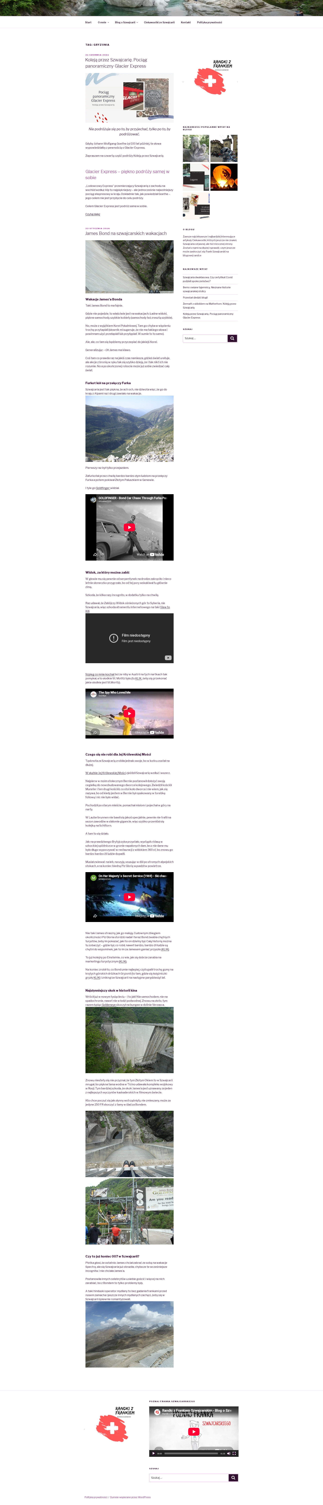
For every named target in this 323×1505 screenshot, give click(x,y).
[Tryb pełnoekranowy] (234, 1453)
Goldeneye (108, 1004)
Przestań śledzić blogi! (195, 297)
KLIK (138, 678)
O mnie (102, 22)
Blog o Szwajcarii (125, 22)
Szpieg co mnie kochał (100, 674)
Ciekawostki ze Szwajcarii (159, 22)
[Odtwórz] (153, 1453)
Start (88, 22)
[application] (194, 1431)
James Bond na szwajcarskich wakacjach (126, 233)
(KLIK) (165, 949)
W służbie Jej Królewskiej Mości (105, 773)
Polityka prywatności (209, 22)
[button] (210, 81)
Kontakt (186, 22)
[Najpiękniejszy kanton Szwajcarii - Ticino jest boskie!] (196, 178)
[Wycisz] (228, 1453)
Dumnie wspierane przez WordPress (130, 1497)
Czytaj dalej (92, 214)
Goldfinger (103, 488)
